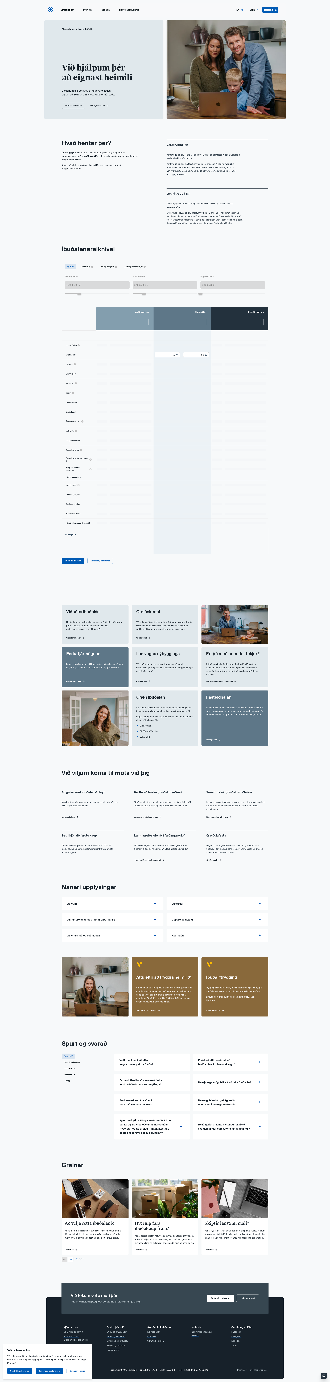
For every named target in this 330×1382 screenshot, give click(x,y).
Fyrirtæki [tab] (87, 9)
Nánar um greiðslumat (100, 561)
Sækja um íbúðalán (73, 105)
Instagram (236, 1336)
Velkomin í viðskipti (220, 1298)
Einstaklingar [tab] (67, 9)
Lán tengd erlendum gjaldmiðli (219, 681)
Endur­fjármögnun (83, 653)
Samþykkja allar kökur (19, 1371)
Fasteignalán (218, 697)
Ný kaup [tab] (70, 267)
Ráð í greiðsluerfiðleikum (217, 817)
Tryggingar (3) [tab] (69, 1074)
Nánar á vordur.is (213, 1010)
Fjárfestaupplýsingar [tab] (129, 9)
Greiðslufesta (216, 835)
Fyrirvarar (241, 1370)
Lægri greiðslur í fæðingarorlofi (147, 860)
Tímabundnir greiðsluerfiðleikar (229, 792)
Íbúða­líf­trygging (221, 977)
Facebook (236, 1332)
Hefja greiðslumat (97, 105)
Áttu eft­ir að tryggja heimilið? (164, 977)
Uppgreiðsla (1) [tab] (69, 1068)
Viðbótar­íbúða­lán (83, 611)
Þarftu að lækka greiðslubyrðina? (158, 792)
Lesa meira (69, 1249)
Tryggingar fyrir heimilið (146, 1010)
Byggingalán (141, 681)
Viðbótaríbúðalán (73, 638)
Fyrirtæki (151, 1336)
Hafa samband (248, 1298)
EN (237, 9)
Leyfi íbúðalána (68, 817)
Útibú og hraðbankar (117, 1332)
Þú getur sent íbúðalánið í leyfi (83, 792)
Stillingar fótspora (77, 1371)
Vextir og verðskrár (116, 1336)
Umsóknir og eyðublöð (117, 1341)
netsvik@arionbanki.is (202, 1332)
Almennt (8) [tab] (68, 1056)
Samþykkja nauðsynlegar (49, 1371)
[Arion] (50, 10)
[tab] (87, 266)
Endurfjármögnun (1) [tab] (72, 1062)
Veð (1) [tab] (67, 1081)
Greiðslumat (141, 638)
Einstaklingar (153, 1332)
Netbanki (268, 9)
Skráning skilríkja (155, 1341)
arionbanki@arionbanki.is (76, 1340)
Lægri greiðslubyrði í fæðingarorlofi (159, 835)
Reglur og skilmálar (116, 1345)
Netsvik (195, 1335)
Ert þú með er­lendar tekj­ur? (232, 653)
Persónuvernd (113, 1350)
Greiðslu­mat (148, 611)
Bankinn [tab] (106, 9)
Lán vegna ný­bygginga (158, 653)
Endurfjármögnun (73, 681)
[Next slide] (70, 1259)
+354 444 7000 (71, 1336)
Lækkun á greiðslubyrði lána (146, 817)
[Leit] (324, 1376)
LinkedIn (235, 1341)
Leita (252, 9)
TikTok (234, 1345)
